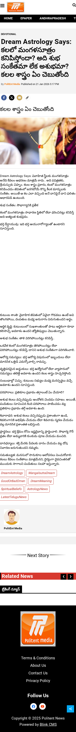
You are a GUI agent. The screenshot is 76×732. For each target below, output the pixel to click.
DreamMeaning (40, 481)
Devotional (8, 34)
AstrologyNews (37, 489)
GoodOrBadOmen (13, 481)
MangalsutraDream (41, 473)
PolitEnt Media (12, 84)
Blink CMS (48, 724)
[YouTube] (42, 706)
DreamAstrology (12, 473)
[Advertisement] (38, 272)
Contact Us (38, 673)
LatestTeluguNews (13, 497)
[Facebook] (33, 706)
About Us (38, 665)
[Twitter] (12, 98)
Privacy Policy (38, 680)
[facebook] (4, 98)
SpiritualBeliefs (11, 489)
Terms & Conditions (38, 658)
